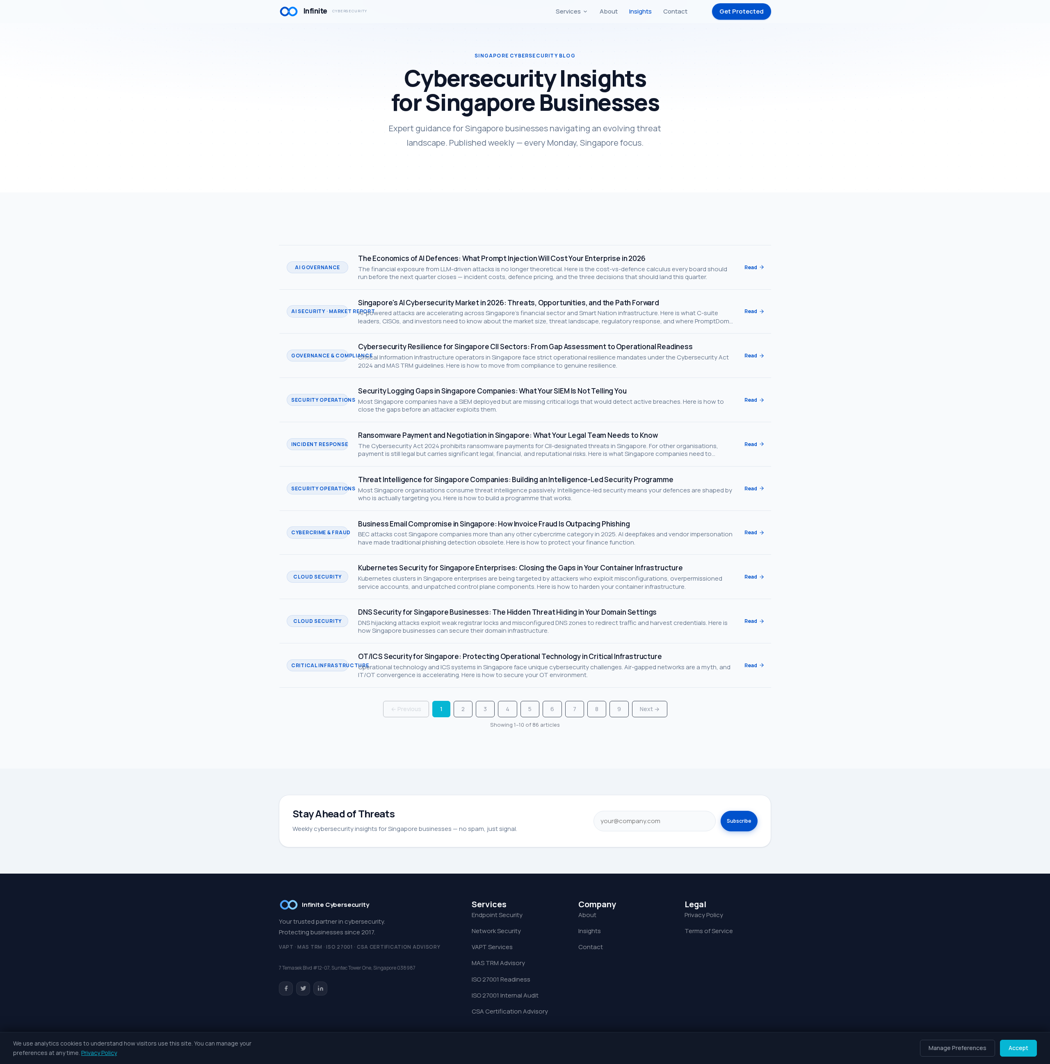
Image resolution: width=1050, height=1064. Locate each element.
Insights (640, 11)
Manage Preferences (957, 1048)
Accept (1018, 1048)
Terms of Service (709, 931)
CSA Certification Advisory (510, 1011)
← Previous (406, 709)
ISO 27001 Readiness (501, 979)
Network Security (496, 931)
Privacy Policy (704, 915)
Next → (650, 709)
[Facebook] (286, 988)
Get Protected (741, 11)
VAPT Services (492, 947)
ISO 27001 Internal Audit (505, 995)
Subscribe (739, 820)
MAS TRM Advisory (498, 963)
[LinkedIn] (320, 988)
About (609, 11)
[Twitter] (303, 988)
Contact (675, 11)
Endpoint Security (497, 915)
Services (568, 11)
